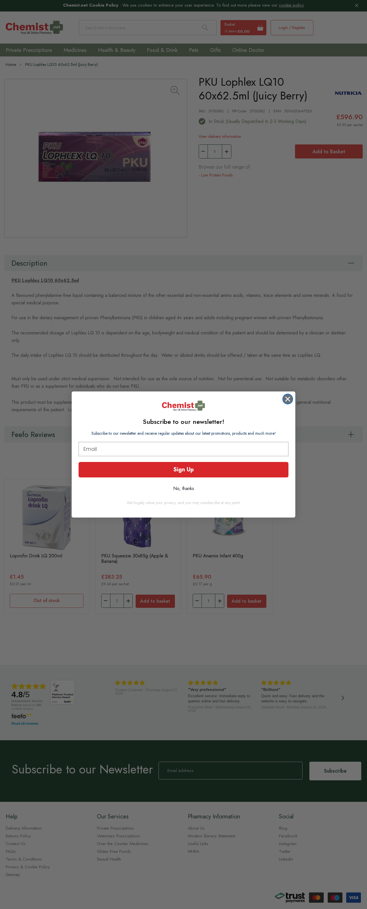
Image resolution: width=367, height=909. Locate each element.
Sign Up (183, 469)
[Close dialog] (287, 399)
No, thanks (183, 488)
